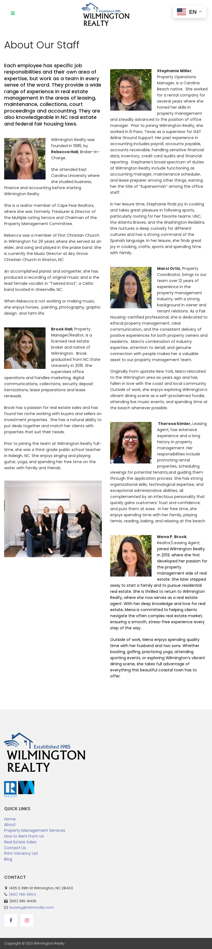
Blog (8, 859)
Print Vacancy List (21, 853)
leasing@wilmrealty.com (31, 907)
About (10, 824)
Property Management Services (34, 830)
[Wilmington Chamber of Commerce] (26, 783)
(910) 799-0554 (22, 894)
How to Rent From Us (24, 836)
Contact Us (15, 848)
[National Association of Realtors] (11, 783)
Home (10, 819)
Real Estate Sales (20, 842)
